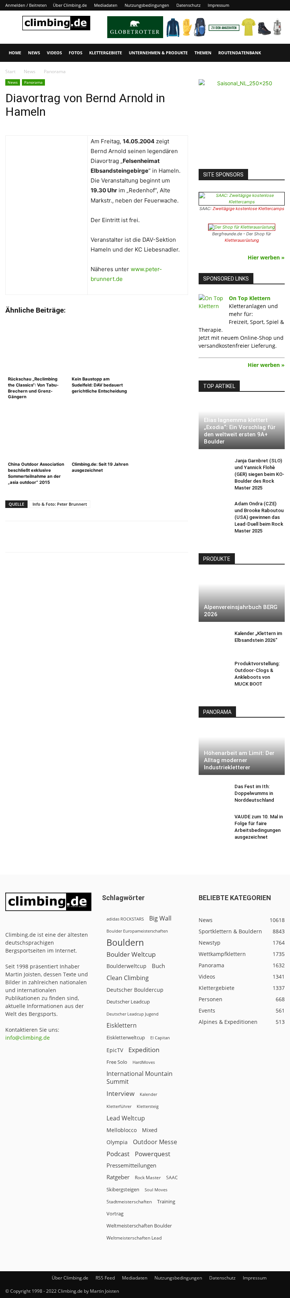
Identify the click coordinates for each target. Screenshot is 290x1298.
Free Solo (116, 1062)
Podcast (118, 1154)
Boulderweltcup (126, 966)
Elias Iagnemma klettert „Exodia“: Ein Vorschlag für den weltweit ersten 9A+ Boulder (240, 431)
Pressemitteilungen (131, 1165)
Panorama (33, 82)
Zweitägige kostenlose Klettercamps (248, 208)
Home (15, 52)
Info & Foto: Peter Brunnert (59, 504)
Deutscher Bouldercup (135, 989)
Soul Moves (156, 1189)
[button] (276, 53)
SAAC (172, 1177)
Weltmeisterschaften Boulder (139, 1225)
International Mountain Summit (139, 1078)
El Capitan (160, 1037)
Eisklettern (121, 1026)
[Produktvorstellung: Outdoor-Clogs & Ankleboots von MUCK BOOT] (214, 671)
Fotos (75, 52)
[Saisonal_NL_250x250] (242, 122)
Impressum (218, 5)
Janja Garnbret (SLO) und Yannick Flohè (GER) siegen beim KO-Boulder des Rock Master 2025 (259, 474)
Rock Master (148, 1177)
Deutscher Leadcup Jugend (132, 1014)
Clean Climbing (127, 978)
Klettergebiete (105, 52)
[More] (192, 536)
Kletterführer (118, 1106)
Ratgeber (118, 1177)
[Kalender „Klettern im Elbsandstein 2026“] (214, 640)
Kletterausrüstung (242, 240)
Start (10, 71)
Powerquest (152, 1154)
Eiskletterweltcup (125, 1037)
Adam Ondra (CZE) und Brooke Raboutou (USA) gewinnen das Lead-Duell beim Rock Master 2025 (259, 517)
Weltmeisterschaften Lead (134, 1238)
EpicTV (114, 1050)
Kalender (148, 1094)
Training (166, 1201)
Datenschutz (188, 5)
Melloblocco (121, 1130)
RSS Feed (105, 1278)
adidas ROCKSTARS (125, 919)
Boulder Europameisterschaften (137, 931)
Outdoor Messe (155, 1142)
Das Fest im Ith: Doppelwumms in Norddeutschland (254, 793)
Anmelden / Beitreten (26, 5)
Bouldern (125, 943)
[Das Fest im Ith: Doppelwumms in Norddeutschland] (214, 793)
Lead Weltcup (125, 1118)
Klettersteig (148, 1106)
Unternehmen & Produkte (158, 52)
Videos (54, 52)
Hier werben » (266, 257)
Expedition (143, 1050)
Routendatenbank (239, 52)
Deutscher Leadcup (128, 1001)
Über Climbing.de (70, 5)
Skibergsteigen (122, 1189)
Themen (202, 52)
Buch (158, 966)
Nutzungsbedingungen (147, 5)
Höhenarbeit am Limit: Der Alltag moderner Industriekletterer (239, 760)
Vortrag (114, 1213)
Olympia (117, 1142)
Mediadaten (105, 5)
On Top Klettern (249, 298)
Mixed (149, 1130)
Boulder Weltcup (131, 954)
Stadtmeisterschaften (129, 1201)
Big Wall (160, 918)
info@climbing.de (27, 1037)
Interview (120, 1093)
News (34, 52)
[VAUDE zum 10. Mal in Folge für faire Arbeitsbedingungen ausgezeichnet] (214, 824)
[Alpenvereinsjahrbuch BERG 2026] (242, 598)
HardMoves (144, 1062)
